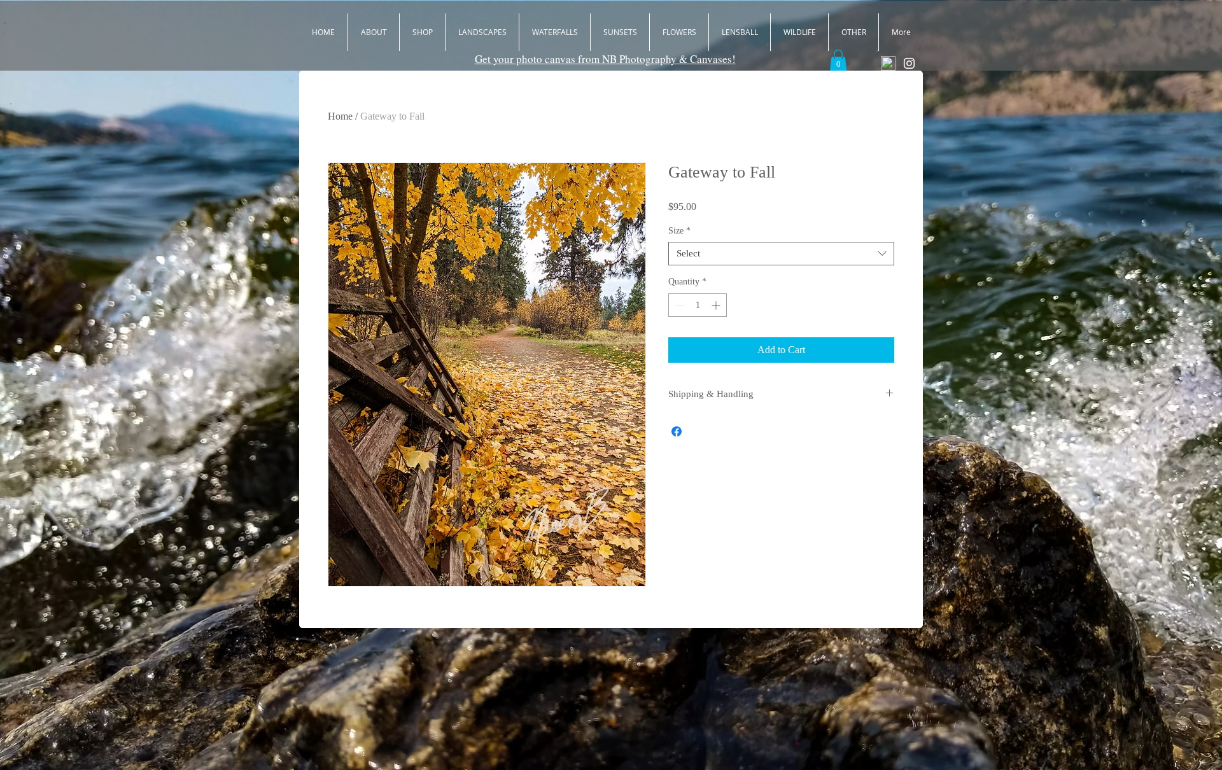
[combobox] (781, 254)
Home (340, 116)
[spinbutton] (697, 305)
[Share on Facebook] (676, 431)
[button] (838, 60)
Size (679, 230)
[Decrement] (678, 305)
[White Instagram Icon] (909, 63)
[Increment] (717, 305)
